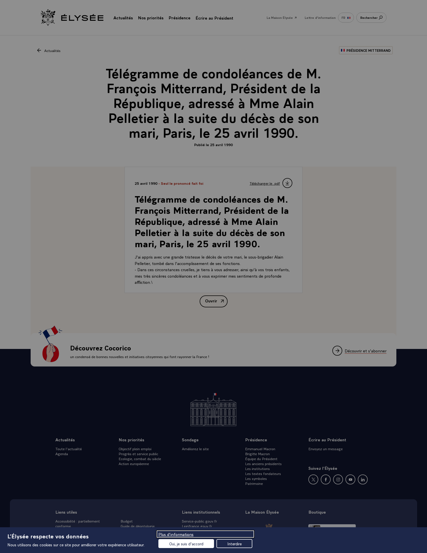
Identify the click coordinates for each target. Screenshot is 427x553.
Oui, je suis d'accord (186, 543)
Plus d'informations (175, 534)
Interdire (234, 543)
